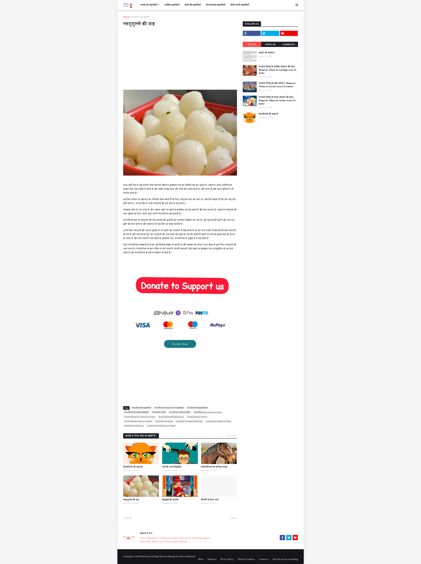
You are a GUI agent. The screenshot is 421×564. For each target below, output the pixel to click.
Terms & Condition (246, 559)
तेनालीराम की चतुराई (133, 467)
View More (232, 435)
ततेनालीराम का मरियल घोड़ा (214, 467)
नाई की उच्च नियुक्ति (171, 467)
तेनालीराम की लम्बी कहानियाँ (136, 412)
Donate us (212, 559)
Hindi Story (145, 556)
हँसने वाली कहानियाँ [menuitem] (240, 5)
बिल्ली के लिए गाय (210, 499)
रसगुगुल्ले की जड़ (131, 499)
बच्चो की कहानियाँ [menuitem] (149, 5)
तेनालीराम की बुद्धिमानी (197, 408)
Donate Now (180, 344)
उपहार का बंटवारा (267, 52)
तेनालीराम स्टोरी (159, 412)
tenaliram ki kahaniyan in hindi (161, 425)
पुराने (233, 518)
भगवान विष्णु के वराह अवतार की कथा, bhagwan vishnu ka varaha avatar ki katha (277, 100)
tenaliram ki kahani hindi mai (189, 421)
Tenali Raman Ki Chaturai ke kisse (139, 417)
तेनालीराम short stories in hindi (207, 412)
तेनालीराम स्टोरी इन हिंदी (179, 412)
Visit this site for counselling (285, 559)
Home (200, 559)
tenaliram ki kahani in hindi (218, 421)
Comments (288, 44)
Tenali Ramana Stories (197, 417)
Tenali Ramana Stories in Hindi (138, 421)
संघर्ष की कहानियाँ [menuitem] (193, 5)
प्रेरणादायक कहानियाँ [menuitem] (216, 5)
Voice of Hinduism (187, 556)
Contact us (263, 559)
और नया (128, 518)
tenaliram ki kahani (164, 421)
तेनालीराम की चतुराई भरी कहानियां (169, 408)
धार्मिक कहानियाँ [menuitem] (172, 5)
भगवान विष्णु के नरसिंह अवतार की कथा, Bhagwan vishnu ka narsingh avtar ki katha (277, 69)
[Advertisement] (180, 56)
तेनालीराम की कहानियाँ (141, 17)
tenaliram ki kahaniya (134, 425)
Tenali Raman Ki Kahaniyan (171, 417)
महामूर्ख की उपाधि (170, 499)
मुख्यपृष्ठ (126, 17)
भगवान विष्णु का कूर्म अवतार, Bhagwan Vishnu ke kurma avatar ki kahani (277, 85)
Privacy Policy (227, 559)
